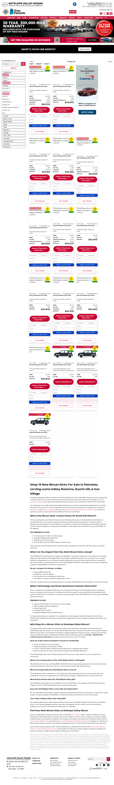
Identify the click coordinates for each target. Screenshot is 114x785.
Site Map (40, 778)
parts (37, 510)
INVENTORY (54, 758)
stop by (87, 721)
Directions (36, 763)
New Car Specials (55, 764)
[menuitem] (13, 75)
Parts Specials (72, 765)
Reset (13, 68)
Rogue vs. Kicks (35, 729)
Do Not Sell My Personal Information (54, 778)
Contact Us (16, 778)
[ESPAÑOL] (72, 11)
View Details (39, 131)
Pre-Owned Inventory (56, 762)
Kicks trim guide (51, 729)
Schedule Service (72, 760)
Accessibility (24, 778)
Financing (36, 761)
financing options (49, 510)
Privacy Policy (33, 778)
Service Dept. (71, 762)
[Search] (23, 64)
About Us (36, 758)
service (32, 510)
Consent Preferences (72, 778)
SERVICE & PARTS (74, 758)
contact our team (92, 510)
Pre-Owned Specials (55, 765)
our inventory (76, 715)
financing (46, 721)
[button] (74, 4)
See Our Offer (85, 49)
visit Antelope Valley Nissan (76, 510)
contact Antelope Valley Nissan (71, 721)
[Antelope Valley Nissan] (26, 4)
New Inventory (54, 760)
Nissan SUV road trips (97, 727)
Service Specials (72, 764)
